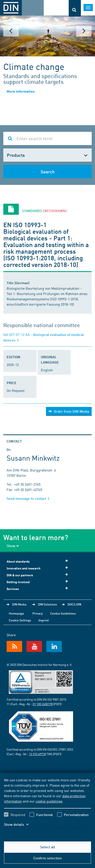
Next (84, 30)
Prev (11, 30)
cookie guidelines (49, 801)
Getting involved (18, 582)
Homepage (16, 613)
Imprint (43, 620)
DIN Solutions (47, 604)
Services (13, 589)
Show (11, 546)
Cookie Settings (20, 620)
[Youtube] (34, 646)
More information (21, 91)
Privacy (37, 613)
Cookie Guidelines (63, 613)
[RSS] (14, 646)
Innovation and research (23, 568)
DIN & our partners (20, 575)
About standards (18, 561)
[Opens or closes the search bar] (75, 8)
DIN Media (19, 604)
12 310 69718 (37, 754)
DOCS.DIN (74, 604)
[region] (47, 805)
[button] (19, 824)
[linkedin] (54, 646)
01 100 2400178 (43, 704)
